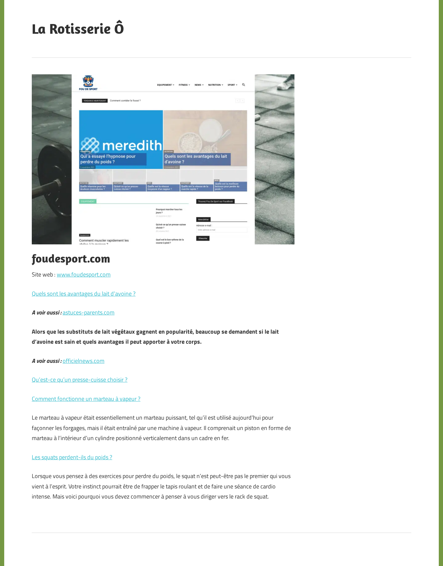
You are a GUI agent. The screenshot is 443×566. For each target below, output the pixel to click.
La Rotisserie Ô (78, 28)
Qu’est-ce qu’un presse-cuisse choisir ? (79, 379)
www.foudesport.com (84, 274)
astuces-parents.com (88, 312)
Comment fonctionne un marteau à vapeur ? (86, 398)
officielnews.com (83, 360)
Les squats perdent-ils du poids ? (72, 457)
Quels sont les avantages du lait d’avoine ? (84, 293)
